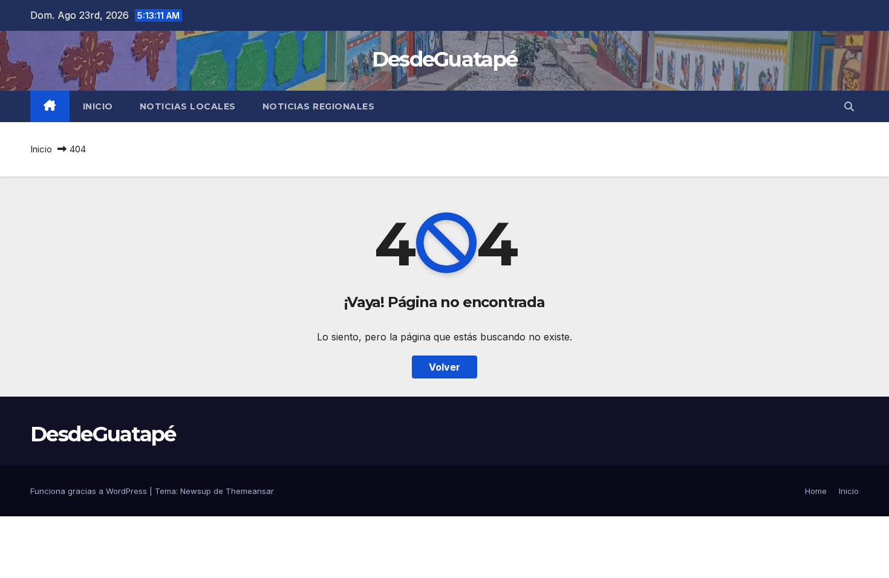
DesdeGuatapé (445, 59)
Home (816, 491)
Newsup (195, 491)
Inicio (98, 106)
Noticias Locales (188, 106)
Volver (444, 367)
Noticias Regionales (318, 106)
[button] (849, 106)
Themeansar (250, 491)
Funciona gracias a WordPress (89, 491)
